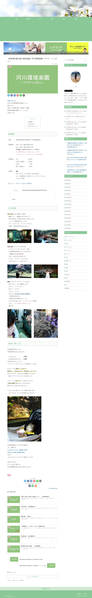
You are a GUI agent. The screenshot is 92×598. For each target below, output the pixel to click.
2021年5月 (68, 221)
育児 (67, 277)
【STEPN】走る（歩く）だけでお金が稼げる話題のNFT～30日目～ (76, 128)
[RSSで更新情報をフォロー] (36, 486)
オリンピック (69, 240)
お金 (67, 243)
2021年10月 (69, 204)
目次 (30, 118)
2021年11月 (68, 200)
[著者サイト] (29, 486)
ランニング (68, 250)
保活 (67, 264)
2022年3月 (68, 187)
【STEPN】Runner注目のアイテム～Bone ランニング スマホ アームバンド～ (76, 112)
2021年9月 (68, 207)
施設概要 (30, 121)
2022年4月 (68, 183)
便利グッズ (68, 260)
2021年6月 (68, 218)
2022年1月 (68, 194)
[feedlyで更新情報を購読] (33, 486)
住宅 (67, 257)
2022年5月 (68, 180)
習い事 (67, 274)
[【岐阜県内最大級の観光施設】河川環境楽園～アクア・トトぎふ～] (14, 95)
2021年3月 (68, 228)
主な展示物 (31, 124)
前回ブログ (10, 100)
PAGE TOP (46, 588)
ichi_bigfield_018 (71, 146)
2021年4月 (68, 224)
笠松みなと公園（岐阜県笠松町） (16, 452)
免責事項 (79, 593)
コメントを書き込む (33, 576)
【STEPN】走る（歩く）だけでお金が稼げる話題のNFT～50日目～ (76, 122)
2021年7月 (68, 214)
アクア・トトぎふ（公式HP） (24, 183)
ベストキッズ (69, 247)
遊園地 (67, 288)
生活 (67, 271)
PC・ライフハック (70, 236)
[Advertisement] (46, 31)
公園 (9, 475)
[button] (85, 60)
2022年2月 (68, 190)
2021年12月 (69, 197)
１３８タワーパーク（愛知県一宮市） (17, 450)
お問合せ (85, 593)
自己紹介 (68, 281)
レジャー (68, 253)
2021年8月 (68, 211)
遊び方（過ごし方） (33, 126)
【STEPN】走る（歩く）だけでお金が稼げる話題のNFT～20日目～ (76, 133)
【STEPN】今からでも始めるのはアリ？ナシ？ (76, 117)
